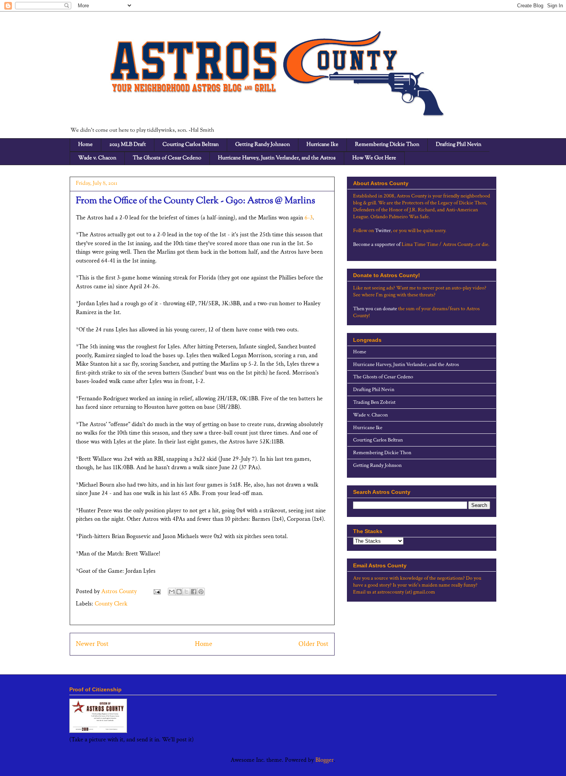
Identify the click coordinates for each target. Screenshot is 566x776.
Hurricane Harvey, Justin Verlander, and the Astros (277, 158)
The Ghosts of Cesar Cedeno (167, 158)
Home (85, 145)
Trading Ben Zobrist (374, 402)
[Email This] (172, 591)
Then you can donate (375, 308)
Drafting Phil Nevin (458, 145)
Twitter (383, 230)
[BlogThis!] (179, 591)
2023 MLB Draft (127, 145)
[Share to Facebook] (194, 591)
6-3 (309, 218)
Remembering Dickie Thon (387, 145)
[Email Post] (156, 591)
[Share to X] (186, 591)
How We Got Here (374, 158)
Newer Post (92, 644)
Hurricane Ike (322, 145)
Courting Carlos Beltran (190, 145)
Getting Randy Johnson (262, 145)
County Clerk (111, 604)
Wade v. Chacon (97, 158)
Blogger (324, 760)
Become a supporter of (376, 244)
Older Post (313, 644)
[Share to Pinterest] (201, 591)
